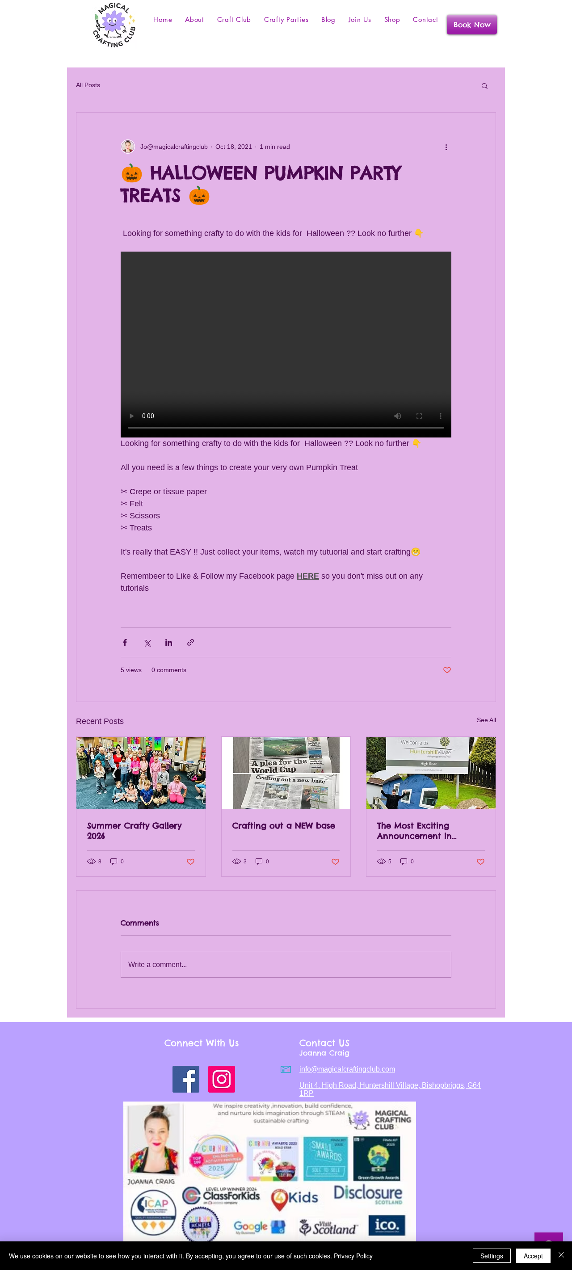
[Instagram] (221, 1079)
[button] (484, 85)
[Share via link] (190, 642)
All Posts (88, 84)
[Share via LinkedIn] (168, 642)
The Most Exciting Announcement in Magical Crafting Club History (423, 830)
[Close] (561, 1256)
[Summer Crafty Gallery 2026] (141, 773)
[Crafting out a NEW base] (286, 773)
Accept (533, 1255)
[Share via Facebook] (125, 642)
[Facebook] (185, 1079)
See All (486, 719)
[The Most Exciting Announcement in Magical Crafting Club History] (431, 773)
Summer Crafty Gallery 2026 (134, 830)
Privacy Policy (353, 1255)
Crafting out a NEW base (283, 825)
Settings (491, 1255)
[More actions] (446, 146)
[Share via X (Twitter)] (147, 642)
